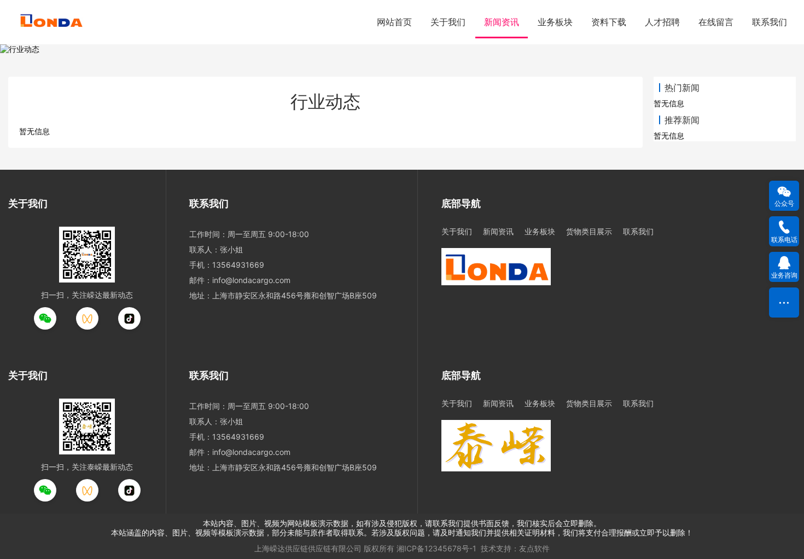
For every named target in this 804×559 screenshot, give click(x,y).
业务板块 (555, 21)
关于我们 (447, 21)
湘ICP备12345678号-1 (436, 548)
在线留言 (715, 21)
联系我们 (769, 21)
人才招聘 (662, 21)
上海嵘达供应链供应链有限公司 (308, 548)
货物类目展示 (589, 231)
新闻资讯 (501, 21)
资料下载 (608, 21)
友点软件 (534, 548)
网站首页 (394, 21)
